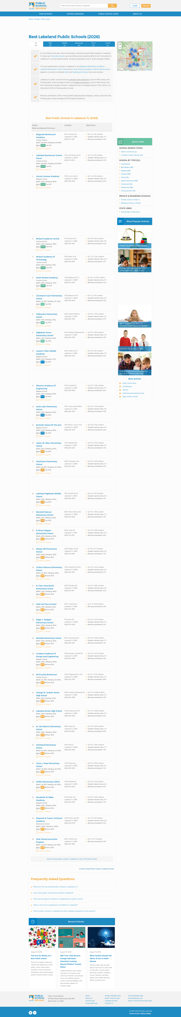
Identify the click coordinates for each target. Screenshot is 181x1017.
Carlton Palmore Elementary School (49, 569)
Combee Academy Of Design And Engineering (47, 655)
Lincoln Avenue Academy (82, 69)
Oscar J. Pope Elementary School (47, 765)
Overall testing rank (100, 69)
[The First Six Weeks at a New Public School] (42, 938)
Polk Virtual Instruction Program (46, 841)
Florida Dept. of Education (130, 212)
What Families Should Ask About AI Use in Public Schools (101, 958)
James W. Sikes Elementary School (48, 445)
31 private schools (58, 56)
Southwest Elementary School (46, 463)
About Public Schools (130, 396)
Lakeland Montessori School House (54, 69)
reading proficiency (81, 72)
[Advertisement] (72, 214)
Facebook (35, 1013)
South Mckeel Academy (47, 277)
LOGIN (134, 6)
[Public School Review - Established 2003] (38, 6)
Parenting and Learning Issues (133, 393)
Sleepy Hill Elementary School (46, 550)
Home (88, 996)
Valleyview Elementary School (46, 316)
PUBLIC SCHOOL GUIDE (108, 14)
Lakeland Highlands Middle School (48, 495)
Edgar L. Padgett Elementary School (44, 621)
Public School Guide (112, 998)
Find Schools (90, 1001)
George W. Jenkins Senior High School (47, 694)
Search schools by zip (129, 152)
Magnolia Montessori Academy (92, 66)
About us (89, 998)
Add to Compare (45, 149)
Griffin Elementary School (48, 781)
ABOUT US (137, 14)
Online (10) (125, 177)
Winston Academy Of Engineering (46, 387)
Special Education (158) (129, 181)
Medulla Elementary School (48, 638)
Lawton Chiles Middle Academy (46, 353)
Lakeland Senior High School (49, 711)
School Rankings (92, 1003)
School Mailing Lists (135, 998)
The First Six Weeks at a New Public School (41, 957)
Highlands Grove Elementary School (44, 334)
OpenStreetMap (148, 70)
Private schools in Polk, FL (130, 200)
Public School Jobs (129, 383)
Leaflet (139, 70)
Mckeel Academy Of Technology (45, 258)
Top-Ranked (125, 164)
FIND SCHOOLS (45, 14)
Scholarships (127, 386)
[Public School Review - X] (30, 1013)
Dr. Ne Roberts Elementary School (48, 728)
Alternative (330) (127, 187)
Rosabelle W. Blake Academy (45, 799)
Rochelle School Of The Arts (48, 425)
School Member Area (135, 996)
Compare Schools (111, 1001)
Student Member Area (113, 996)
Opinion (125, 390)
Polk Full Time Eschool (46, 604)
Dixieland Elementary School (46, 746)
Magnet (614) (126, 171)
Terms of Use (134, 1013)
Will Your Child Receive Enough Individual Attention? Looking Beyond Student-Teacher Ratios (70, 961)
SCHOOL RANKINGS (75, 14)
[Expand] (120, 52)
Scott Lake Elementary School (46, 408)
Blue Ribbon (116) (127, 167)
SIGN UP (146, 6)
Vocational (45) (126, 184)
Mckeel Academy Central (47, 238)
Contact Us (109, 1003)
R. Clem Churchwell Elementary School (45, 587)
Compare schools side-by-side (132, 155)
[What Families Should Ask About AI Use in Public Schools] (101, 938)
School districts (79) (128, 191)
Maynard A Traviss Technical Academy (49, 820)
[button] (131, 49)
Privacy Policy (146, 1013)
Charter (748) (126, 174)
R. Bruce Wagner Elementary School (44, 532)
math (67, 72)
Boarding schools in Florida (131, 203)
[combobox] (82, 6)
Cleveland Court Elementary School (49, 297)
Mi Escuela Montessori (46, 674)
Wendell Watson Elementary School (44, 514)
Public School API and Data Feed (140, 1001)
